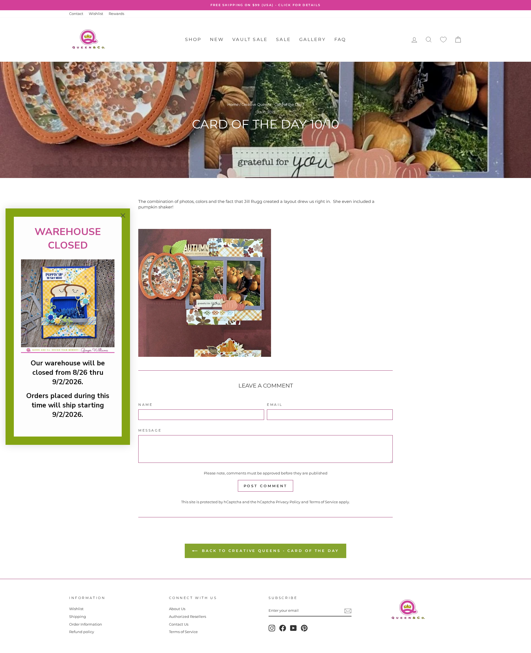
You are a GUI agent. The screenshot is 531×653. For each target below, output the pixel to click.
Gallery (312, 39)
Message (150, 430)
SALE (283, 39)
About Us (177, 609)
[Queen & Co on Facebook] (282, 628)
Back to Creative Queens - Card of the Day (269, 550)
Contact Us (178, 624)
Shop (193, 39)
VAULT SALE (250, 39)
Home (233, 104)
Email (275, 404)
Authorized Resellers (187, 617)
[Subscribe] (348, 611)
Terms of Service (323, 502)
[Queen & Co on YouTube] (293, 628)
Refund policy (81, 632)
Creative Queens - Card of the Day (271, 104)
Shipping (77, 617)
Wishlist (96, 14)
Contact (76, 14)
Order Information (85, 624)
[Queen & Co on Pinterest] (304, 628)
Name (145, 404)
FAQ (340, 39)
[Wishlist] (443, 40)
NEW (217, 39)
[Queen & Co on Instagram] (272, 628)
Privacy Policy (288, 502)
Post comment (266, 486)
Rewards (116, 14)
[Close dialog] (123, 215)
